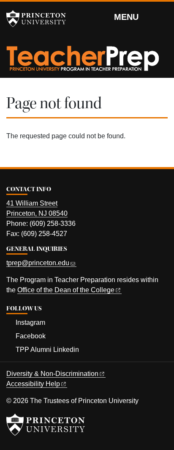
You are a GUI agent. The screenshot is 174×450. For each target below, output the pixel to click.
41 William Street (31, 203)
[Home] (82, 62)
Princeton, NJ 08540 (37, 213)
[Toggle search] (162, 16)
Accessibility (33, 383)
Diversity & (52, 373)
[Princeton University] (40, 18)
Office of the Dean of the (65, 290)
